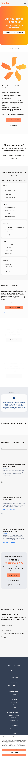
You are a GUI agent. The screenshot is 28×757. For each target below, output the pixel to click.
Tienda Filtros (14, 702)
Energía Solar (14, 723)
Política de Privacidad (19, 633)
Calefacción (14, 717)
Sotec (10, 48)
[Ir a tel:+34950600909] (14, 214)
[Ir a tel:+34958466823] (14, 232)
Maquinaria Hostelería (14, 728)
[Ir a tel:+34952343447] (14, 269)
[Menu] (25, 3)
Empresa (14, 694)
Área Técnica (5, 468)
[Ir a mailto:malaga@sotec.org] (14, 272)
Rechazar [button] (14, 755)
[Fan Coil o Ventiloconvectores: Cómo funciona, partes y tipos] (14, 513)
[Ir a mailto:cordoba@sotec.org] (14, 198)
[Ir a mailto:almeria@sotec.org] (14, 217)
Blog (14, 704)
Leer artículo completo (9, 478)
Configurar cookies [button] (14, 752)
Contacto (14, 707)
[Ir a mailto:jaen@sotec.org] (14, 254)
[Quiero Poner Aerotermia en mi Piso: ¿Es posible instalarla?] (14, 449)
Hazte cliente (14, 699)
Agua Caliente (14, 725)
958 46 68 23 (14, 674)
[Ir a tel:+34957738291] (14, 195)
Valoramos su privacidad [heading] (9, 737)
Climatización (14, 720)
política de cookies (13, 746)
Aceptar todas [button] (14, 749)
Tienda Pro (14, 697)
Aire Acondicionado (14, 715)
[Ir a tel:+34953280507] (14, 251)
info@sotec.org (14, 677)
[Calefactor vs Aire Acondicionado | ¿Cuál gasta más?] (14, 482)
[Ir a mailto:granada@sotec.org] (14, 235)
